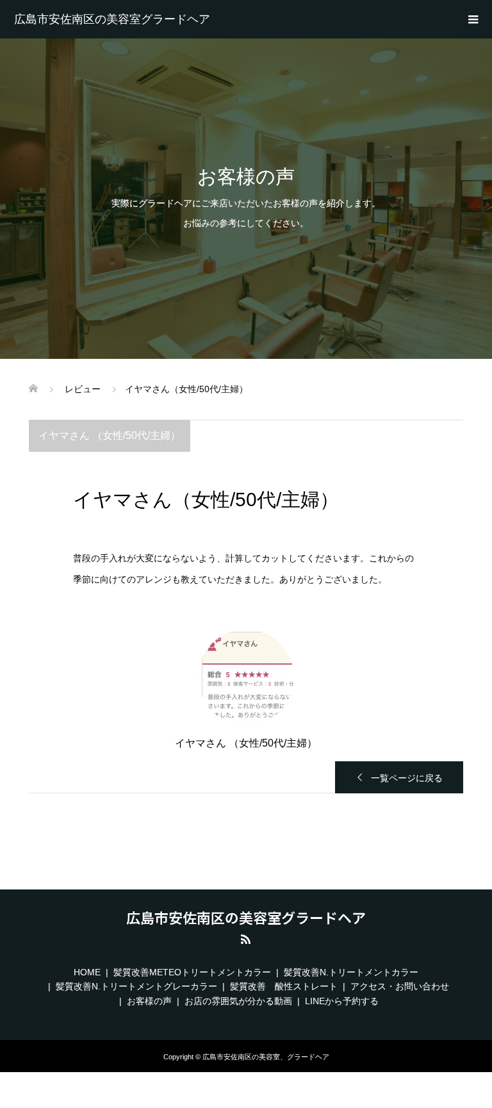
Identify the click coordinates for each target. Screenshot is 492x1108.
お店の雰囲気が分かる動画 (238, 1001)
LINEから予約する (342, 1001)
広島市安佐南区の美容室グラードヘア (112, 19)
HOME (87, 972)
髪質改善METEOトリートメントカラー (192, 972)
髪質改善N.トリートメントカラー (351, 972)
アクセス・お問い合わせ (399, 986)
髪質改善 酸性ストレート (284, 986)
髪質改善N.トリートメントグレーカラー (136, 986)
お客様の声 (149, 1001)
